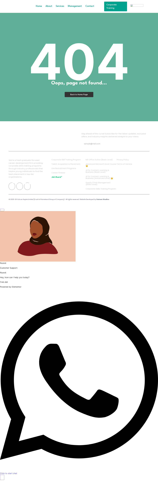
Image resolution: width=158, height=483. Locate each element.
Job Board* (56, 177)
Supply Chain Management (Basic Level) (98, 183)
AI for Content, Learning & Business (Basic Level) (97, 171)
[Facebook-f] (12, 186)
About (49, 6)
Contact (89, 6)
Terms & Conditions (131, 200)
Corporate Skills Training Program (101, 188)
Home (39, 6)
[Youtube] (19, 186)
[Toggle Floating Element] (2, 477)
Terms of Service (124, 164)
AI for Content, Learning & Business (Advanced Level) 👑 (99, 177)
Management (75, 6)
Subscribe (138, 144)
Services (60, 6)
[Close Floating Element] (2, 210)
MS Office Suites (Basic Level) (99, 159)
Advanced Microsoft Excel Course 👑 (101, 165)
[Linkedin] (27, 186)
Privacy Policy (123, 159)
